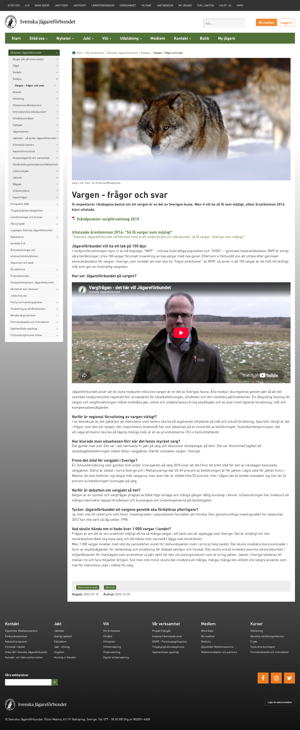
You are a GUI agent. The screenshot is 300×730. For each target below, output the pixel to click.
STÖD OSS (14, 5)
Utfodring (18, 98)
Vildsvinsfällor (21, 190)
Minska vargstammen (23, 315)
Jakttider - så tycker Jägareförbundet (34, 138)
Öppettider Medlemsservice (21, 630)
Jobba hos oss (19, 295)
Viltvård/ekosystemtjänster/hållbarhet (35, 164)
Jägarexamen (21, 131)
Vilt (105, 38)
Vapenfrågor (20, 197)
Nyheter (64, 38)
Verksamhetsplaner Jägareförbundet (32, 282)
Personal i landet (15, 646)
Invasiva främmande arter (167, 636)
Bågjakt (17, 184)
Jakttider (61, 5)
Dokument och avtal (22, 262)
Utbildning (129, 38)
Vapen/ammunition (24, 151)
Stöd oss (37, 38)
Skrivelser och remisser (24, 289)
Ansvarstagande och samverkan (31, 157)
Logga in (286, 22)
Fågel (16, 65)
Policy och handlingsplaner (27, 302)
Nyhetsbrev (17, 236)
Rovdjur (17, 79)
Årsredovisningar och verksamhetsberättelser (24, 253)
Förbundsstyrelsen (16, 636)
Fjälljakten (205, 5)
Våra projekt (18, 223)
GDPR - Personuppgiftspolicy (169, 641)
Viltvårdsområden (23, 118)
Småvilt (17, 72)
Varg (240, 5)
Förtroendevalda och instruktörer (30, 322)
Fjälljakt (17, 125)
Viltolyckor (109, 641)
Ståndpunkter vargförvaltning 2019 (108, 218)
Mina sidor (42, 5)
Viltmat (146, 5)
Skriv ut (110, 587)
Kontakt (181, 38)
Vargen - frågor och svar (29, 85)
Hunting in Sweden (65, 657)
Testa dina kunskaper (262, 646)
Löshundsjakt (21, 171)
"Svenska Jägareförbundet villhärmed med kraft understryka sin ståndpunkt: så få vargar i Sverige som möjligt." (158, 236)
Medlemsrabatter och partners (219, 652)
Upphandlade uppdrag (24, 328)
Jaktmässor (165, 5)
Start (16, 38)
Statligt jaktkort (63, 636)
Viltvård (107, 636)
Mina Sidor (207, 630)
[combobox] (224, 23)
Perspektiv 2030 (20, 204)
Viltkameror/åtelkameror (27, 105)
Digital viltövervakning (116, 657)
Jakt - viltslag (62, 646)
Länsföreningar (102, 5)
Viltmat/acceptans (23, 144)
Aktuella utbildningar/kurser (267, 636)
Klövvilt (17, 92)
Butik (204, 38)
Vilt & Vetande (111, 630)
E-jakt (253, 641)
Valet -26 (225, 5)
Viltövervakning (112, 646)
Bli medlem (266, 22)
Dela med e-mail (88, 587)
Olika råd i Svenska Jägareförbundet (26, 652)
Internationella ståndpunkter (29, 111)
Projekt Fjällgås (161, 630)
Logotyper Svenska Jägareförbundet (31, 230)
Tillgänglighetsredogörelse (27, 210)
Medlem (157, 38)
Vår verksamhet (95, 52)
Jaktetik (17, 177)
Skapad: (77, 594)
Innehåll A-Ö (18, 243)
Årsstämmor (18, 269)
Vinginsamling (111, 652)
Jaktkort (79, 5)
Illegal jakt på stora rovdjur (28, 59)
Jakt (87, 38)
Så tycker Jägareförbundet (26, 52)
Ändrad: (108, 594)
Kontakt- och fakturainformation (24, 657)
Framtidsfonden (20, 275)
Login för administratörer (280, 702)
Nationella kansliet (16, 641)
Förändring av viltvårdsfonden (28, 308)
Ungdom (59, 652)
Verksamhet (127, 5)
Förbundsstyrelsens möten (26, 335)
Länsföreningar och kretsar (26, 217)
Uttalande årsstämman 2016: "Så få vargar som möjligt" (122, 231)
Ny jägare (185, 5)
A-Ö (27, 5)
